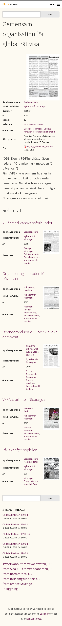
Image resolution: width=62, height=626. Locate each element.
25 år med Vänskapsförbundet (27, 223)
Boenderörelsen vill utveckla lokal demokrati (30, 334)
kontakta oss (33, 618)
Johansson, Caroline (29, 289)
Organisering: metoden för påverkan (24, 276)
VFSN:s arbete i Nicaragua (23, 399)
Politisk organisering (30, 311)
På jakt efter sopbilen (19, 450)
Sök (50, 14)
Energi (27, 481)
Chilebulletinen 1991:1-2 (16, 534)
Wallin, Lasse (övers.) (32, 353)
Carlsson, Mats (31, 101)
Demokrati (31, 374)
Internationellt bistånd (44, 131)
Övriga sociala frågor (31, 483)
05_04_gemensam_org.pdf (39, 146)
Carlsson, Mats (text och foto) (31, 460)
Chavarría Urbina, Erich (32, 347)
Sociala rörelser (31, 257)
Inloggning (10, 589)
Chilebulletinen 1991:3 (15, 524)
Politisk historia (31, 254)
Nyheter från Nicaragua (35, 106)
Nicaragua (37, 128)
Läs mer (44, 613)
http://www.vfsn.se (33, 124)
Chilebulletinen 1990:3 (15, 553)
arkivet (10, 4)
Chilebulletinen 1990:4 (15, 543)
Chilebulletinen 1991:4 (15, 514)
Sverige (28, 128)
